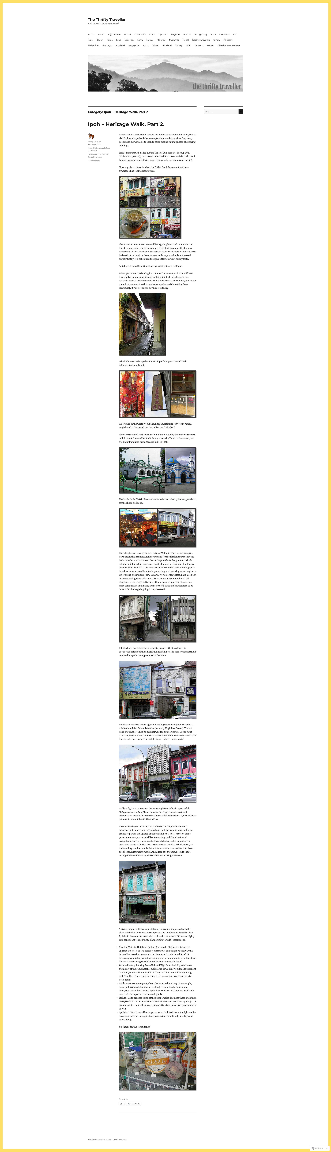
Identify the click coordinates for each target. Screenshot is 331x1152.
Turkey (178, 45)
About (101, 34)
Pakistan (227, 40)
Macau (149, 40)
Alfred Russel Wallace (229, 45)
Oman (216, 40)
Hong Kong (201, 34)
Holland (187, 34)
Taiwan (155, 45)
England (175, 34)
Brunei (127, 34)
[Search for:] (221, 111)
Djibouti (163, 34)
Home (91, 34)
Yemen (210, 45)
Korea (110, 40)
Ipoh (99, 154)
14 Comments (94, 161)
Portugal (107, 45)
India (213, 34)
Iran (235, 34)
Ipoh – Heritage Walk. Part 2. (126, 124)
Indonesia (224, 34)
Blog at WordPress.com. (117, 1140)
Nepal (186, 40)
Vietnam (198, 45)
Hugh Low (92, 154)
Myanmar (174, 40)
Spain (145, 45)
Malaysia (161, 40)
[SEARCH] (241, 111)
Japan (100, 40)
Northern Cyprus (201, 40)
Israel (90, 40)
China (152, 34)
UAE (188, 45)
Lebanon (129, 40)
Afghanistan (114, 34)
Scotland (120, 45)
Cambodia (140, 34)
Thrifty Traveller (94, 142)
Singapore (133, 45)
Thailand (167, 45)
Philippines (93, 45)
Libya (140, 40)
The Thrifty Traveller (107, 19)
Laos (118, 40)
